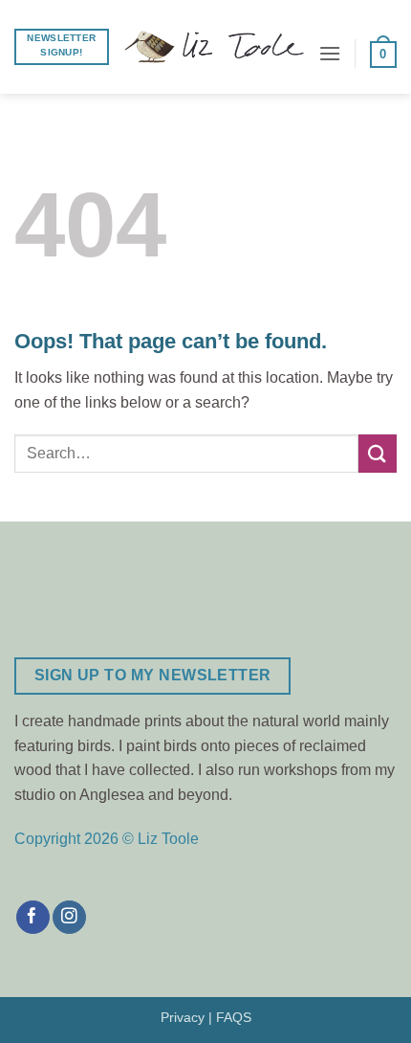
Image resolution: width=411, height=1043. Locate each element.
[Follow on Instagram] (69, 917)
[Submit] (377, 453)
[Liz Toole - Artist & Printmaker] (213, 47)
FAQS (233, 1017)
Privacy (183, 1017)
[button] (329, 53)
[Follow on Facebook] (33, 917)
